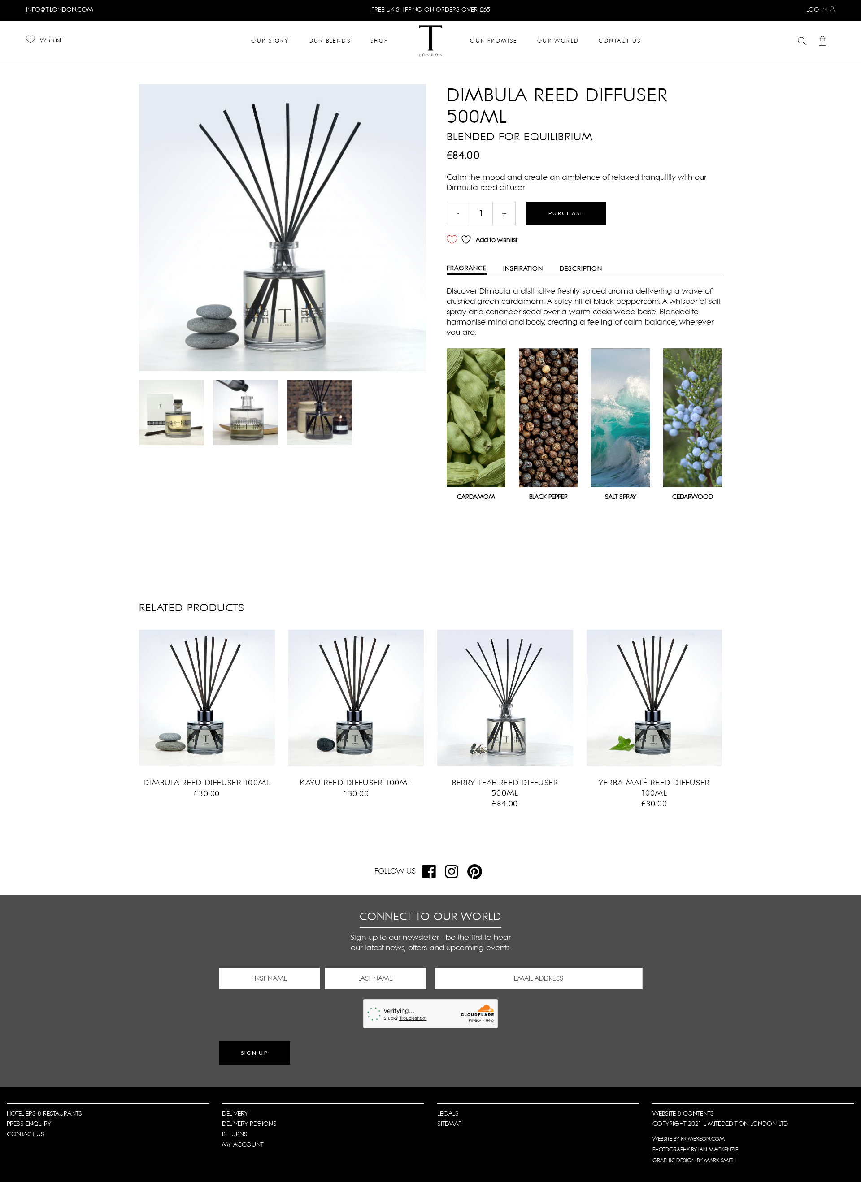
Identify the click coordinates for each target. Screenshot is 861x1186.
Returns (235, 1134)
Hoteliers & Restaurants (44, 1113)
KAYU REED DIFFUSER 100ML (356, 782)
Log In (816, 9)
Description (581, 268)
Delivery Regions (249, 1123)
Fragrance (467, 268)
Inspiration (523, 268)
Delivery (235, 1113)
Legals (448, 1113)
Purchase (566, 213)
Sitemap (449, 1123)
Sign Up (255, 1052)
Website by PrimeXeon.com (688, 1139)
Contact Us (25, 1134)
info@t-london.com (59, 9)
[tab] (473, 269)
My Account (242, 1144)
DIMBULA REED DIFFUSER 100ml (207, 782)
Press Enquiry (29, 1123)
